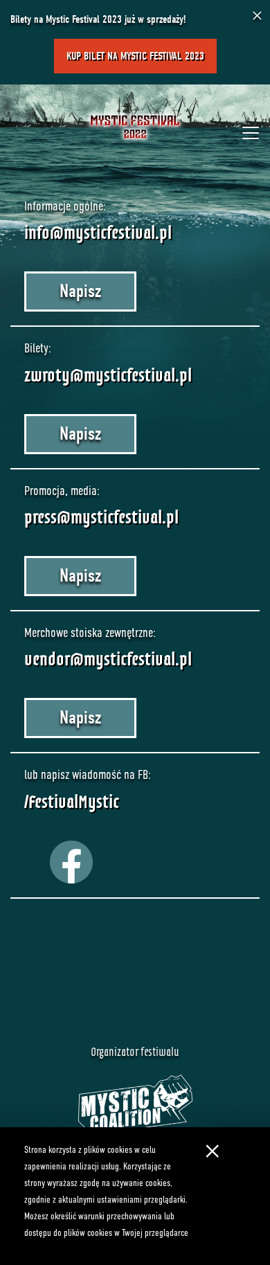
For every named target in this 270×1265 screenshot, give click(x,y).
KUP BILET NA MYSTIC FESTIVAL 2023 (135, 56)
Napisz (80, 291)
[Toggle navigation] (250, 133)
